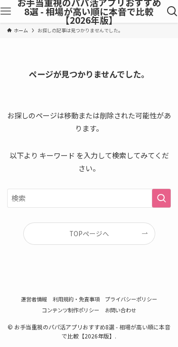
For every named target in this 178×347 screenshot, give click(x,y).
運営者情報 (34, 299)
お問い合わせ (120, 310)
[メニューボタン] (5, 11)
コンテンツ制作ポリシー (70, 310)
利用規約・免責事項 (76, 299)
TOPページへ (89, 233)
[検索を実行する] (161, 198)
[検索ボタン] (172, 11)
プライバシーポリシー (131, 299)
